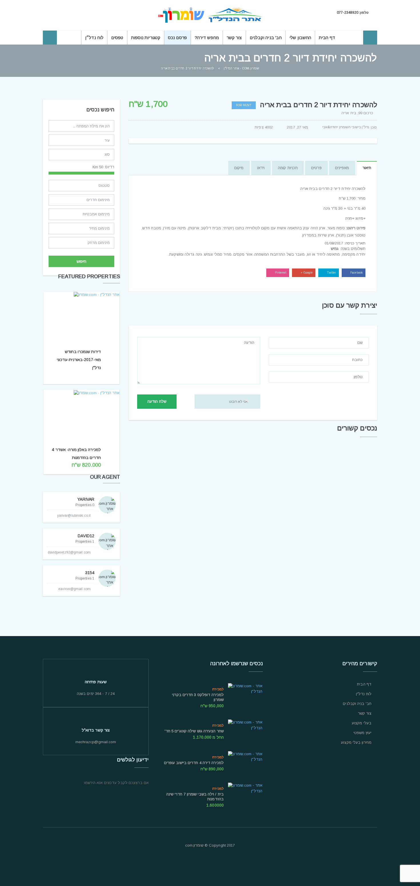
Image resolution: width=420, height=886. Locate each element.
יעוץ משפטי (362, 733)
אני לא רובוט (238, 401)
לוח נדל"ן (363, 694)
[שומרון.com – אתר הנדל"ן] (210, 15)
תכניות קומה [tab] (288, 168)
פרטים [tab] (316, 168)
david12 (86, 536)
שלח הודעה (156, 401)
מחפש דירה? (207, 37)
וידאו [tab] (261, 168)
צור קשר (234, 37)
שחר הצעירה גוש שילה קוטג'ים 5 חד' (194, 731)
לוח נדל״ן (94, 37)
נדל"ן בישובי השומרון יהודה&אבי (345, 127)
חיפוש (81, 261)
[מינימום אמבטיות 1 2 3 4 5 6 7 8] (81, 216)
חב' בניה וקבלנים (266, 37)
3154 (89, 572)
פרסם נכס (177, 37)
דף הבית (327, 37)
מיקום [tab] (239, 168)
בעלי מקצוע (361, 723)
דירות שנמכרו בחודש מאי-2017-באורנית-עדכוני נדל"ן (79, 359)
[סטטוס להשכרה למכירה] (81, 187)
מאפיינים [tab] (342, 168)
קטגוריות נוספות (146, 37)
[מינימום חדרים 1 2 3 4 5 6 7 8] (81, 201)
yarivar (85, 499)
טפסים (117, 37)
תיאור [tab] (367, 168)
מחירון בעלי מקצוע (356, 743)
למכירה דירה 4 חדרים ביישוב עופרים (194, 763)
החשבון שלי (300, 37)
